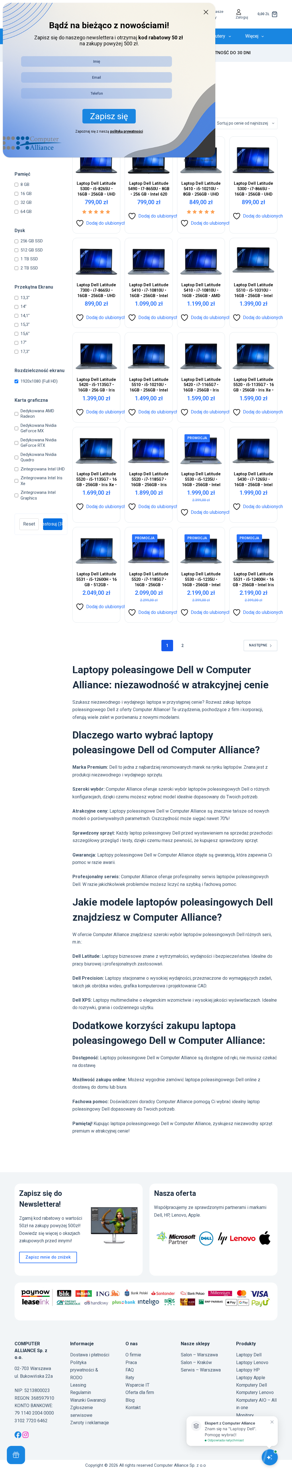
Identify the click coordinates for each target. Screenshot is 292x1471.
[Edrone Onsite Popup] (146, 735)
